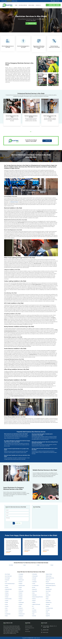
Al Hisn (6, 608)
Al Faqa (6, 604)
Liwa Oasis (34, 615)
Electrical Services (23, 5)
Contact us (27, 629)
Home (16, 5)
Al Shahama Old (21, 613)
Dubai (38, 565)
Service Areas (31, 5)
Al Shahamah (21, 615)
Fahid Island (34, 594)
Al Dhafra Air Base (8, 598)
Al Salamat (21, 608)
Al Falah (6, 602)
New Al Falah (48, 591)
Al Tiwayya (34, 579)
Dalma (33, 593)
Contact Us (38, 5)
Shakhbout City (48, 602)
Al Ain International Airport (10, 583)
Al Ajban (6, 585)
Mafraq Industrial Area (50, 577)
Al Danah (6, 596)
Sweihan (47, 606)
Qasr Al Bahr (48, 594)
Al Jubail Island (7, 613)
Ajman (25, 565)
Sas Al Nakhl (48, 600)
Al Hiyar (6, 610)
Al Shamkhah (34, 574)
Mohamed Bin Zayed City (50, 583)
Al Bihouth (7, 594)
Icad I (33, 608)
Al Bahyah (7, 591)
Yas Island (47, 610)
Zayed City (48, 613)
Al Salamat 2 (21, 610)
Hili (32, 606)
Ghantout (34, 598)
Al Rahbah (20, 604)
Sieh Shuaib (48, 604)
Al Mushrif (20, 593)
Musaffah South (49, 589)
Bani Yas (33, 587)
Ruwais (47, 598)
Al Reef (20, 606)
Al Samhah (20, 611)
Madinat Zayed (48, 576)
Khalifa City (34, 611)
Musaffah (47, 587)
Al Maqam (20, 583)
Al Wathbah (34, 581)
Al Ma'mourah (21, 579)
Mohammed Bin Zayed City (51, 585)
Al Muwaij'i (20, 594)
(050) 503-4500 (54, 5)
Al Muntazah (21, 591)
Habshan (33, 602)
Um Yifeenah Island (49, 608)
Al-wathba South (35, 585)
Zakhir (47, 611)
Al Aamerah (7, 579)
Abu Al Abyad (7, 574)
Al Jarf (6, 611)
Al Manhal (20, 581)
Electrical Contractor (14, 201)
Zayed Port (48, 615)
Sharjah (52, 565)
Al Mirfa (20, 589)
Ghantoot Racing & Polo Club (37, 596)
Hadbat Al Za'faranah (36, 604)
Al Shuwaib (34, 577)
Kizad (33, 613)
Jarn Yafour (34, 610)
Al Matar (20, 587)
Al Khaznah (21, 576)
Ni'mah (47, 593)
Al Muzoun (20, 596)
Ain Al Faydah (7, 577)
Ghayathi (34, 600)
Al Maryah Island (22, 585)
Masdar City (48, 579)
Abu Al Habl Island (8, 576)
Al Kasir (6, 615)
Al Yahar (33, 583)
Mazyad (47, 581)
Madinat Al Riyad (49, 574)
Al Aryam (6, 587)
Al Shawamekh (34, 576)
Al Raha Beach (21, 602)
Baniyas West (34, 591)
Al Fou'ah (6, 606)
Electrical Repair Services (29, 627)
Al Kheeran (21, 577)
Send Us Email (45, 632)
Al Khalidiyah (21, 574)
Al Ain (6, 581)
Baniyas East (34, 589)
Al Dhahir (6, 600)
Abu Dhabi (57, 1)
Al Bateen (7, 593)
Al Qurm (20, 600)
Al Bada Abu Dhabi (8, 589)
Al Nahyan (20, 598)
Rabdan (47, 596)
